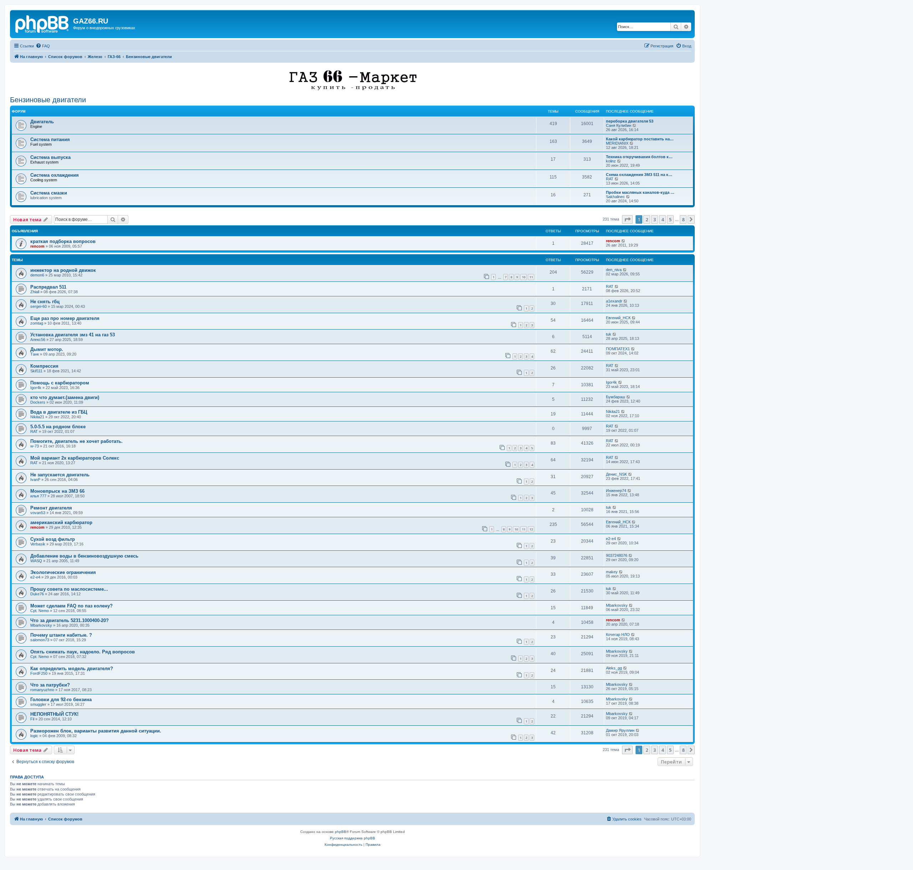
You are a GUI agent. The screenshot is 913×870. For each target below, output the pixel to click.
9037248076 (616, 555)
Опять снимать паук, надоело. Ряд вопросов (82, 651)
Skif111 (36, 371)
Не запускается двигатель (60, 474)
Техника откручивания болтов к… (639, 157)
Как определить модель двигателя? (71, 668)
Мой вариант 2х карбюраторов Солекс (74, 458)
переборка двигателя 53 (629, 121)
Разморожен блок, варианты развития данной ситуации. (95, 731)
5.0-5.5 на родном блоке (58, 426)
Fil (32, 719)
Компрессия (44, 366)
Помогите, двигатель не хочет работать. (76, 441)
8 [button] (683, 219)
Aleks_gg (614, 668)
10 (523, 277)
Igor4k (35, 387)
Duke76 (37, 594)
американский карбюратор (61, 522)
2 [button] (647, 219)
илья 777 (38, 496)
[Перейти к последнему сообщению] (623, 241)
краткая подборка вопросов (63, 241)
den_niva (614, 270)
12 (531, 529)
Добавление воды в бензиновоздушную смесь (84, 556)
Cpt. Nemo (39, 611)
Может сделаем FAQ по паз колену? (71, 606)
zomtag (36, 323)
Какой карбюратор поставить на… (640, 139)
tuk (608, 334)
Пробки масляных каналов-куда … (640, 192)
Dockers (37, 402)
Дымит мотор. (46, 349)
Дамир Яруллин (620, 730)
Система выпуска (50, 157)
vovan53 (37, 513)
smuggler (38, 704)
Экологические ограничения (63, 572)
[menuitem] (43, 46)
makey (612, 572)
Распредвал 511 (48, 287)
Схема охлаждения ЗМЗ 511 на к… (639, 174)
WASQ (36, 561)
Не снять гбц (45, 301)
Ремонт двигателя (51, 508)
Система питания (50, 139)
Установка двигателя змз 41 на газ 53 (72, 334)
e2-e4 (611, 539)
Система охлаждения (54, 175)
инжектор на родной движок (63, 270)
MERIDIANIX (617, 143)
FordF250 (38, 673)
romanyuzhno (42, 690)
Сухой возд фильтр (52, 539)
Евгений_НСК (618, 318)
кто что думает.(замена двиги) (64, 397)
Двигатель (42, 121)
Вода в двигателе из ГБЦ (58, 412)
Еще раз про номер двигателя (65, 318)
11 (531, 277)
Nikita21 (37, 417)
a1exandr (614, 301)
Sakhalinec (615, 197)
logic (34, 736)
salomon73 (39, 640)
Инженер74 (616, 490)
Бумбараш (615, 397)
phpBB (340, 832)
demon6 (37, 275)
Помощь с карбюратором (59, 382)
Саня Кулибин (618, 125)
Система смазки (48, 193)
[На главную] (42, 23)
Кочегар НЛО (618, 634)
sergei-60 (38, 306)
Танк (34, 354)
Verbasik (37, 544)
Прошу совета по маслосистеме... (69, 589)
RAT (609, 179)
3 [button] (654, 219)
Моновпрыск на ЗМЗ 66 (57, 491)
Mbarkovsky (617, 605)
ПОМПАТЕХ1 (618, 349)
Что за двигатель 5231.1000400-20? (69, 620)
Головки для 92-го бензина (61, 699)
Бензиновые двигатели (48, 100)
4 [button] (662, 219)
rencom (37, 246)
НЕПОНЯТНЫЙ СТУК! (54, 714)
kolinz (611, 161)
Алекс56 (37, 339)
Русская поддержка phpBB (352, 838)
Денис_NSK (616, 474)
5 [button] (670, 219)
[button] (627, 219)
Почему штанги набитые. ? (61, 635)
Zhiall (34, 292)
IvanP (35, 479)
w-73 (34, 446)
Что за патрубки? (50, 685)
